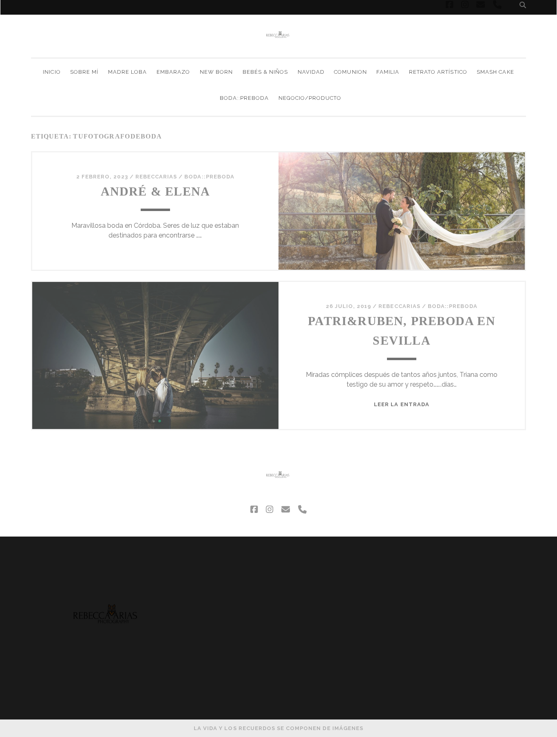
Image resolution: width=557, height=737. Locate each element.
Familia (387, 72)
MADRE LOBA (127, 72)
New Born (216, 72)
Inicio (51, 72)
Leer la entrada (401, 404)
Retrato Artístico (438, 72)
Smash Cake (495, 72)
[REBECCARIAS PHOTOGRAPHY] (278, 48)
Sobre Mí (84, 72)
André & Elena (155, 191)
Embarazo (173, 72)
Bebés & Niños (265, 72)
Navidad (311, 72)
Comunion (350, 72)
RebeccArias (156, 177)
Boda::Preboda (244, 98)
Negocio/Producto (310, 98)
